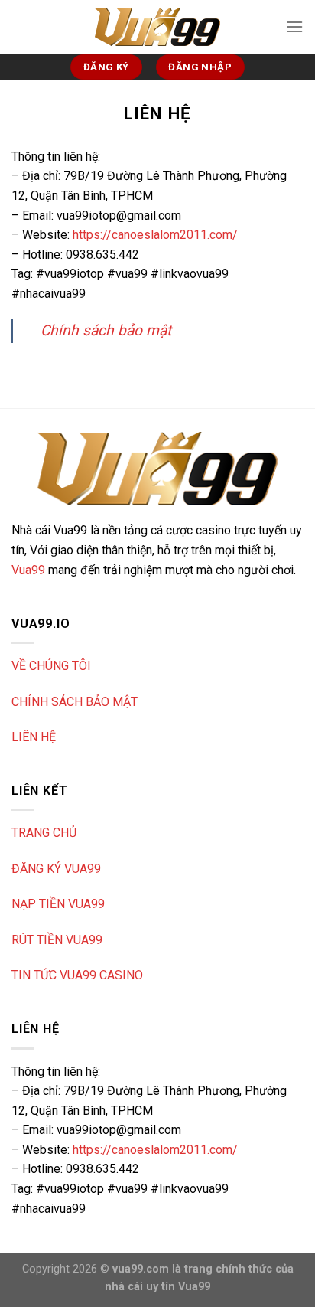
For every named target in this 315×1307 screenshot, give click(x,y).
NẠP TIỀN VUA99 (58, 904)
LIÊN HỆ (33, 737)
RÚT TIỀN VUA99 (56, 940)
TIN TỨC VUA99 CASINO (77, 975)
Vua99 (28, 570)
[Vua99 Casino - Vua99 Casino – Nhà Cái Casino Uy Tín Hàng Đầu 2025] (157, 27)
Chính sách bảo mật (106, 330)
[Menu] (294, 26)
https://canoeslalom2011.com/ (155, 234)
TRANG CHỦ (43, 832)
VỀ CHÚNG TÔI (51, 665)
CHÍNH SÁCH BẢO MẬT (74, 701)
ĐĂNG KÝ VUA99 (56, 868)
